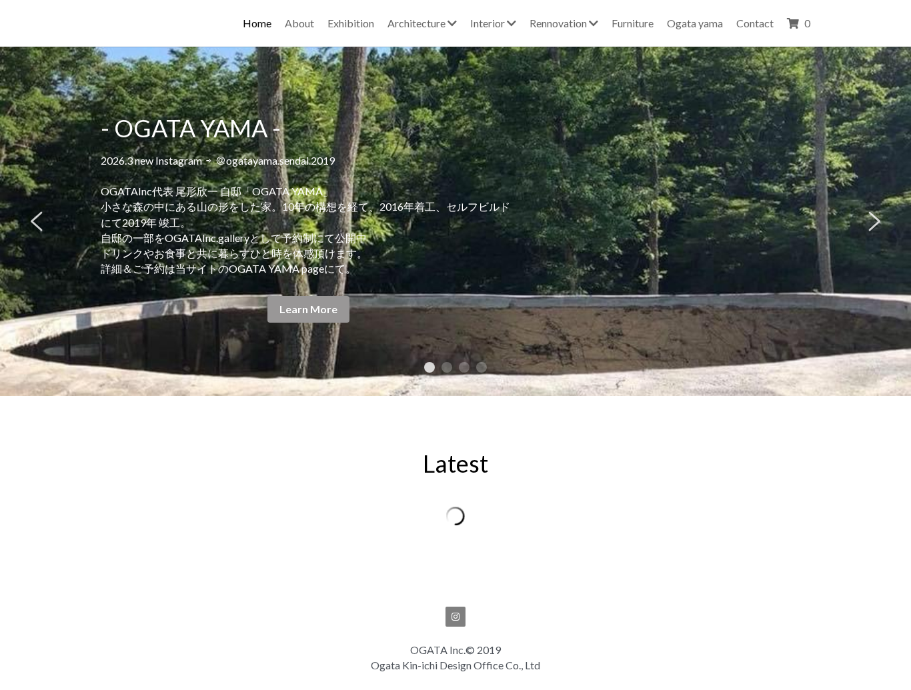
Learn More (308, 309)
